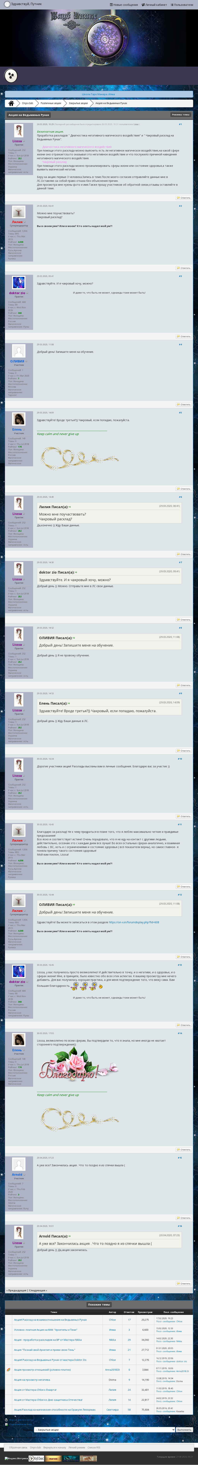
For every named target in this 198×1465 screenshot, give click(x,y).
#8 (180, 627)
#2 (180, 205)
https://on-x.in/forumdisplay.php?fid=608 (134, 922)
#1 (180, 124)
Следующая (37, 1290)
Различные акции (51, 103)
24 (129, 1389)
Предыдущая (17, 1290)
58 (129, 1409)
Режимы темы (180, 114)
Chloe (112, 1319)
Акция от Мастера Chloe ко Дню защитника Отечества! (48, 1400)
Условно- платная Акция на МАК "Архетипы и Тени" (45, 1329)
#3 (180, 276)
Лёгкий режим (76, 1447)
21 (129, 1350)
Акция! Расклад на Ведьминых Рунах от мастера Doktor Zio (50, 1360)
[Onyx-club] (10, 103)
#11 (180, 824)
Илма (112, 1329)
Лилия (112, 1389)
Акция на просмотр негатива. (32, 1379)
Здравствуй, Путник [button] (26, 4)
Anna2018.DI (112, 1369)
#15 (180, 1157)
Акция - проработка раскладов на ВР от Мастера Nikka (48, 1339)
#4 (180, 344)
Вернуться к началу (55, 1447)
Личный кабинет (156, 5)
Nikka (112, 1339)
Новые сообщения (125, 5)
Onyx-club (27, 103)
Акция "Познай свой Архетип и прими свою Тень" (44, 1350)
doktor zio (181, 1361)
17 (129, 1319)
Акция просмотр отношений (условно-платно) (42, 1369)
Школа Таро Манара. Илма (98, 94)
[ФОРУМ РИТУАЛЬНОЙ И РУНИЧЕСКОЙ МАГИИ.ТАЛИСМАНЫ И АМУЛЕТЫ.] (71, 1458)
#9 (180, 693)
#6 (180, 496)
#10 (180, 758)
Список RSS (94, 1447)
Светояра (113, 1409)
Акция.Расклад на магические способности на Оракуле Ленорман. (55, 1409)
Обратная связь (18, 1447)
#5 (180, 412)
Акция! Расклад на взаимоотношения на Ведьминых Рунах (50, 1319)
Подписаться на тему (20, 1424)
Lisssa (136, 124)
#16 (180, 1226)
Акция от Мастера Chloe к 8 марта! (35, 1389)
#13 (180, 964)
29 (129, 1339)
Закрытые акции (78, 103)
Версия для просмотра (21, 1419)
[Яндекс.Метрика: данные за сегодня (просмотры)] (16, 1458)
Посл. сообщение (165, 1321)
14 (129, 1400)
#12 (180, 894)
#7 (180, 562)
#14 (180, 1033)
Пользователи (183, 5)
